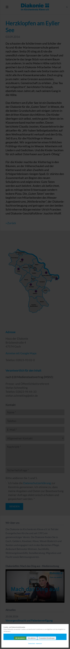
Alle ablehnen (32, 638)
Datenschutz (31, 643)
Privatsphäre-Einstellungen (47, 638)
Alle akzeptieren (20, 638)
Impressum (39, 643)
